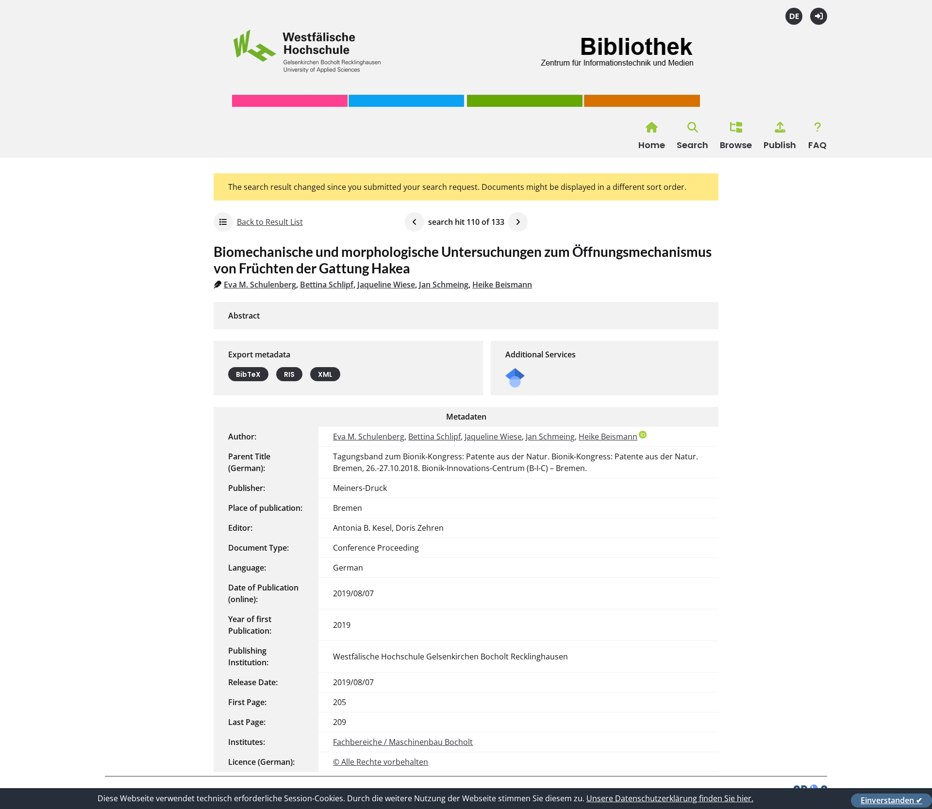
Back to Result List (270, 222)
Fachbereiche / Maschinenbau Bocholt (403, 742)
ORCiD (643, 434)
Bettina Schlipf (326, 284)
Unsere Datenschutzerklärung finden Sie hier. (669, 798)
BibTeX (248, 374)
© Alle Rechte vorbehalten (380, 762)
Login (818, 16)
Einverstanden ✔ (891, 800)
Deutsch (793, 16)
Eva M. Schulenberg (260, 284)
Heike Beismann (502, 284)
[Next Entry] (518, 222)
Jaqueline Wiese (386, 284)
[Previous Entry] (414, 222)
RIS (289, 374)
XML (325, 374)
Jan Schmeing (443, 284)
